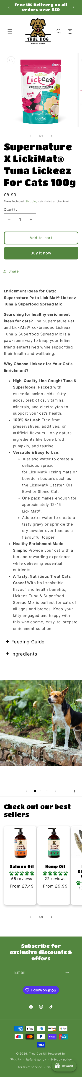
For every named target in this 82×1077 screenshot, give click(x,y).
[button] (10, 31)
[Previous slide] (27, 791)
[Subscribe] (67, 973)
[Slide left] (31, 136)
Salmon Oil (21, 866)
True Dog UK (38, 1053)
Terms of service (30, 1067)
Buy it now (41, 253)
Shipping (32, 201)
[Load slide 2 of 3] (41, 791)
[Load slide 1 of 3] (35, 791)
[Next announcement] (73, 7)
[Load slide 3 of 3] (47, 791)
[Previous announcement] (9, 7)
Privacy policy (61, 1059)
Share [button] (13, 271)
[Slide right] (51, 136)
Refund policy (36, 1059)
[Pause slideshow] (77, 791)
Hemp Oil (55, 866)
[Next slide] (55, 791)
